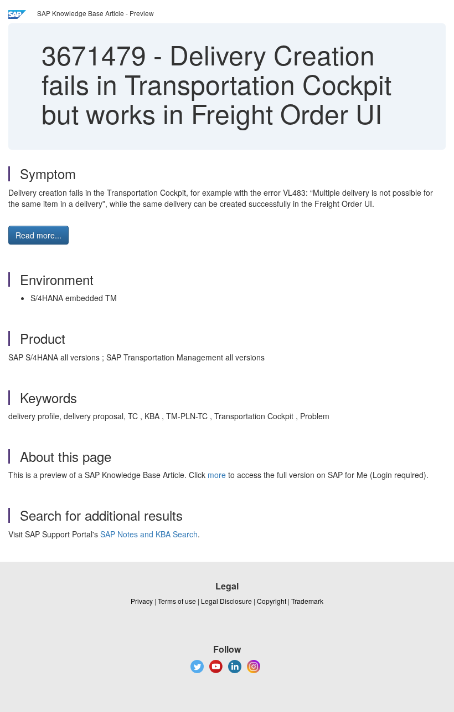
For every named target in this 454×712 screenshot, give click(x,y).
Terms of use (177, 601)
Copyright (271, 601)
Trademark (307, 601)
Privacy (142, 601)
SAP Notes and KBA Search (149, 534)
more (217, 474)
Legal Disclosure (226, 601)
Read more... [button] (38, 235)
